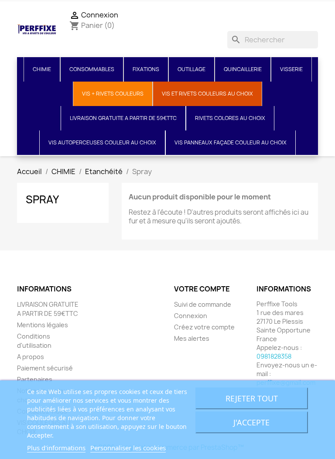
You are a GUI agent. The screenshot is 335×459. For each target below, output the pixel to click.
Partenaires (34, 379)
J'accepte (251, 422)
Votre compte (202, 289)
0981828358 (273, 356)
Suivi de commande (202, 304)
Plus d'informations (56, 447)
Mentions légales (42, 325)
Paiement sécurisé (45, 368)
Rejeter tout (252, 398)
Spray (42, 199)
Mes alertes (191, 338)
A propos (30, 357)
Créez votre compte (204, 327)
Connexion (190, 316)
